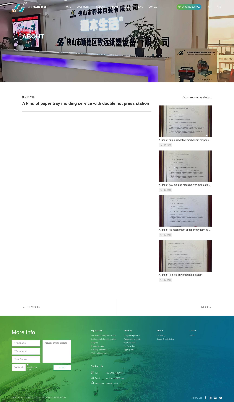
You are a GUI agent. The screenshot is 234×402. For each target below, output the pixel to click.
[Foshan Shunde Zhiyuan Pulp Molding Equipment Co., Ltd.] (29, 7)
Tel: (96, 373)
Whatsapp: (99, 383)
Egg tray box (129, 350)
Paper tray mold (130, 343)
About (114, 7)
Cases (127, 7)
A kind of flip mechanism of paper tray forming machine (185, 229)
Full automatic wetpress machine (103, 335)
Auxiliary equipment (99, 350)
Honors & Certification (165, 339)
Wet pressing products (132, 339)
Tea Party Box (129, 346)
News (140, 7)
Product (100, 7)
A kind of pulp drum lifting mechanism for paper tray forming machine (185, 140)
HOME (68, 7)
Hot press (94, 343)
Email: (97, 378)
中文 (219, 7)
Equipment (83, 7)
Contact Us (97, 366)
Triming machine (97, 346)
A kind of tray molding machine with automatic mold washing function (185, 185)
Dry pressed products (132, 335)
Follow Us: (196, 398)
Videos (192, 335)
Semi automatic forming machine (103, 339)
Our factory (161, 335)
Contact (153, 7)
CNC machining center (99, 353)
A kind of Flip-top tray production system (180, 274)
